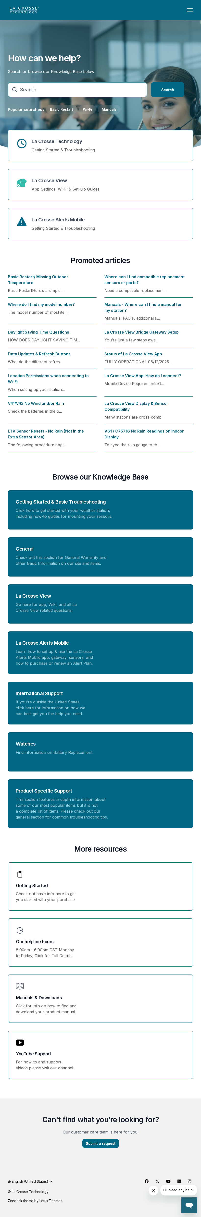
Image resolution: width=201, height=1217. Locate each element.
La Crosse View (49, 180)
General (25, 549)
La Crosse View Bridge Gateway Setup (141, 332)
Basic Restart (61, 109)
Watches (26, 744)
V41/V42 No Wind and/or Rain (36, 403)
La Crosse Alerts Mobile (58, 220)
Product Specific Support (44, 791)
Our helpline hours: (35, 941)
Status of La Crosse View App (133, 353)
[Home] (24, 10)
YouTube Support (33, 1053)
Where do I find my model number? (41, 304)
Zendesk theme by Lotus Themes (35, 1201)
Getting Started (32, 885)
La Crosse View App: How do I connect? (142, 375)
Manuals (109, 109)
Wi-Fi (87, 109)
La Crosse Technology (57, 141)
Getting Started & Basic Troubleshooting (61, 502)
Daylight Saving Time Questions (38, 332)
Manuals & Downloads (39, 997)
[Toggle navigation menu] (190, 10)
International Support (39, 693)
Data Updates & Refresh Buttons (39, 353)
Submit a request (100, 1143)
